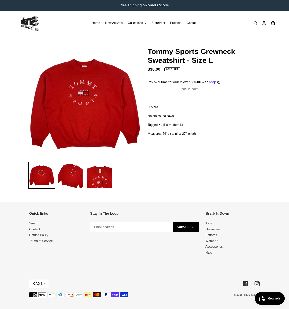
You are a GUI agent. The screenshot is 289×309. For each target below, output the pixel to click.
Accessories (214, 246)
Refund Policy (38, 235)
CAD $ (38, 283)
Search (34, 223)
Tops (208, 223)
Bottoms (211, 235)
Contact (34, 229)
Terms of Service (41, 241)
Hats (208, 252)
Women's (212, 241)
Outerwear (212, 229)
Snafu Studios (252, 294)
